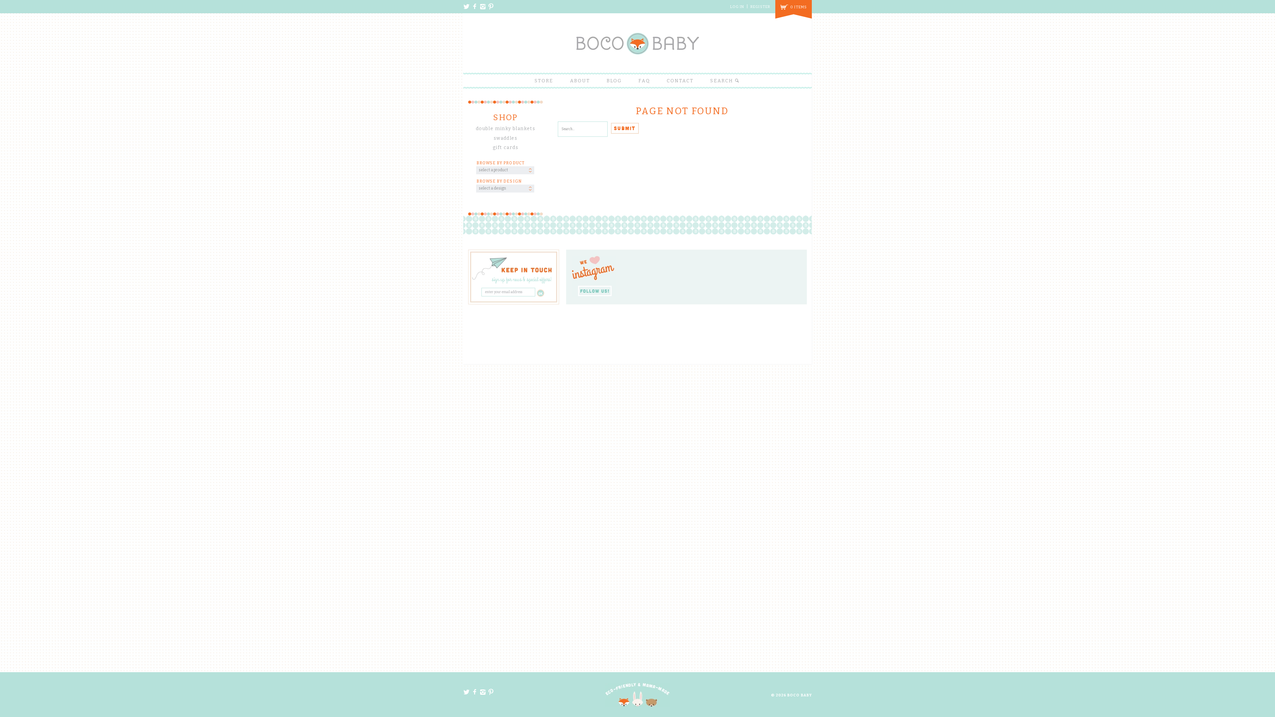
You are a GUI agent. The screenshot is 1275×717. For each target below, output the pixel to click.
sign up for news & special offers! (522, 280)
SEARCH (722, 81)
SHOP (505, 117)
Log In (737, 7)
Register (760, 7)
